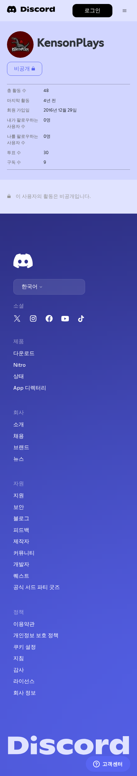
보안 (18, 507)
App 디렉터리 (29, 388)
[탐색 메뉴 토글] (124, 11)
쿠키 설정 (24, 647)
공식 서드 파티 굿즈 (36, 587)
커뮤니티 (24, 553)
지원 (18, 495)
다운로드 (24, 353)
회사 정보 (24, 693)
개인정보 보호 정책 (36, 635)
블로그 (21, 518)
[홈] (31, 11)
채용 (18, 436)
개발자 (21, 564)
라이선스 (24, 681)
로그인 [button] (92, 10)
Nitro (19, 365)
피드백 (21, 530)
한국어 (30, 286)
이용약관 (24, 624)
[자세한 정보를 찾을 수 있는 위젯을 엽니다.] (107, 764)
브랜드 (21, 447)
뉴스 (18, 459)
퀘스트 (21, 576)
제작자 (21, 541)
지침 (18, 658)
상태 (18, 376)
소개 (18, 424)
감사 (18, 670)
